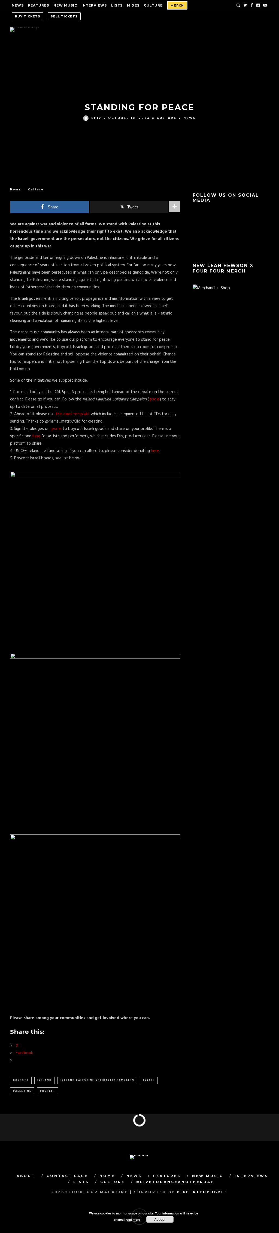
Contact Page (67, 1176)
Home (15, 189)
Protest (47, 1091)
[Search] (238, 5)
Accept (159, 1219)
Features (38, 5)
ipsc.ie (154, 399)
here (36, 436)
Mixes (133, 5)
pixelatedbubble (202, 1192)
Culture (153, 5)
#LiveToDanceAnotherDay (175, 1182)
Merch (177, 5)
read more (133, 1219)
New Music (65, 5)
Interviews (94, 5)
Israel (149, 1080)
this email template (72, 414)
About (26, 1176)
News (18, 5)
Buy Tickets (27, 16)
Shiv (96, 118)
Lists (117, 5)
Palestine (22, 1091)
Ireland (44, 1080)
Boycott (21, 1080)
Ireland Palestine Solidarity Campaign (97, 1080)
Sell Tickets (64, 16)
